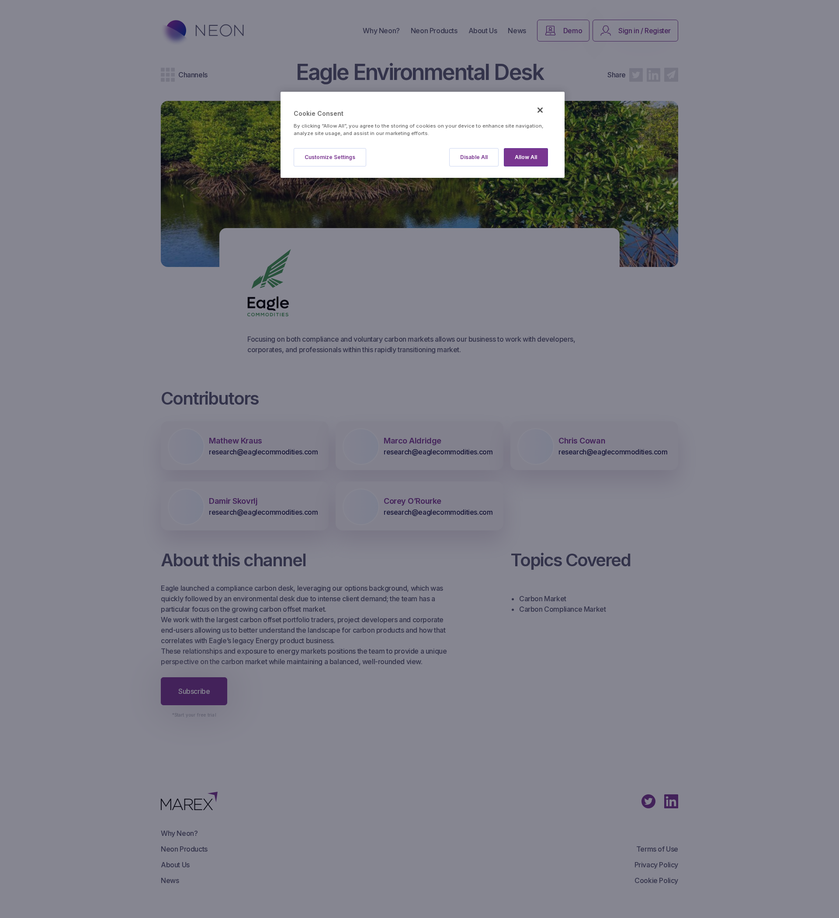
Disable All (474, 157)
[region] (423, 135)
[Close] (540, 110)
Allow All (526, 157)
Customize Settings (330, 157)
